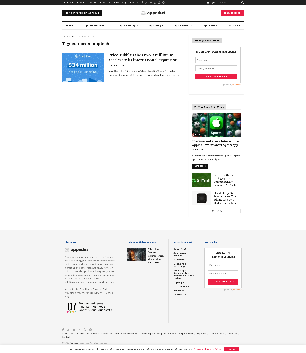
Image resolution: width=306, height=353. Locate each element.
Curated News (181, 286)
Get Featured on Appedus (82, 13)
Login (212, 2)
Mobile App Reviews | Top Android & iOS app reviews (183, 274)
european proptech (87, 36)
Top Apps (178, 282)
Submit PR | (106, 2)
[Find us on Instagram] (155, 2)
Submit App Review (180, 254)
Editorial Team (118, 65)
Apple (197, 134)
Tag (72, 36)
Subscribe (233, 13)
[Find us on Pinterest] (163, 2)
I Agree (231, 349)
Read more (201, 165)
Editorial (199, 149)
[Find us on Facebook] (142, 2)
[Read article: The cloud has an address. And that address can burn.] (136, 254)
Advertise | (120, 2)
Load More (216, 211)
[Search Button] (242, 2)
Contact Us (133, 2)
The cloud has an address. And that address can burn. (156, 256)
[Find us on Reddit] (159, 2)
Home (69, 25)
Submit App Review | (87, 2)
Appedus (74, 343)
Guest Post (179, 249)
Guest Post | (68, 2)
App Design (156, 25)
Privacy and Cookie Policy (207, 349)
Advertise (178, 290)
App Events (210, 25)
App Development (95, 25)
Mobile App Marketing (179, 265)
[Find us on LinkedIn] (151, 2)
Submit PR (179, 259)
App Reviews (182, 25)
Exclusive (234, 25)
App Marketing (126, 25)
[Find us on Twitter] (146, 2)
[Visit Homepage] (153, 13)
